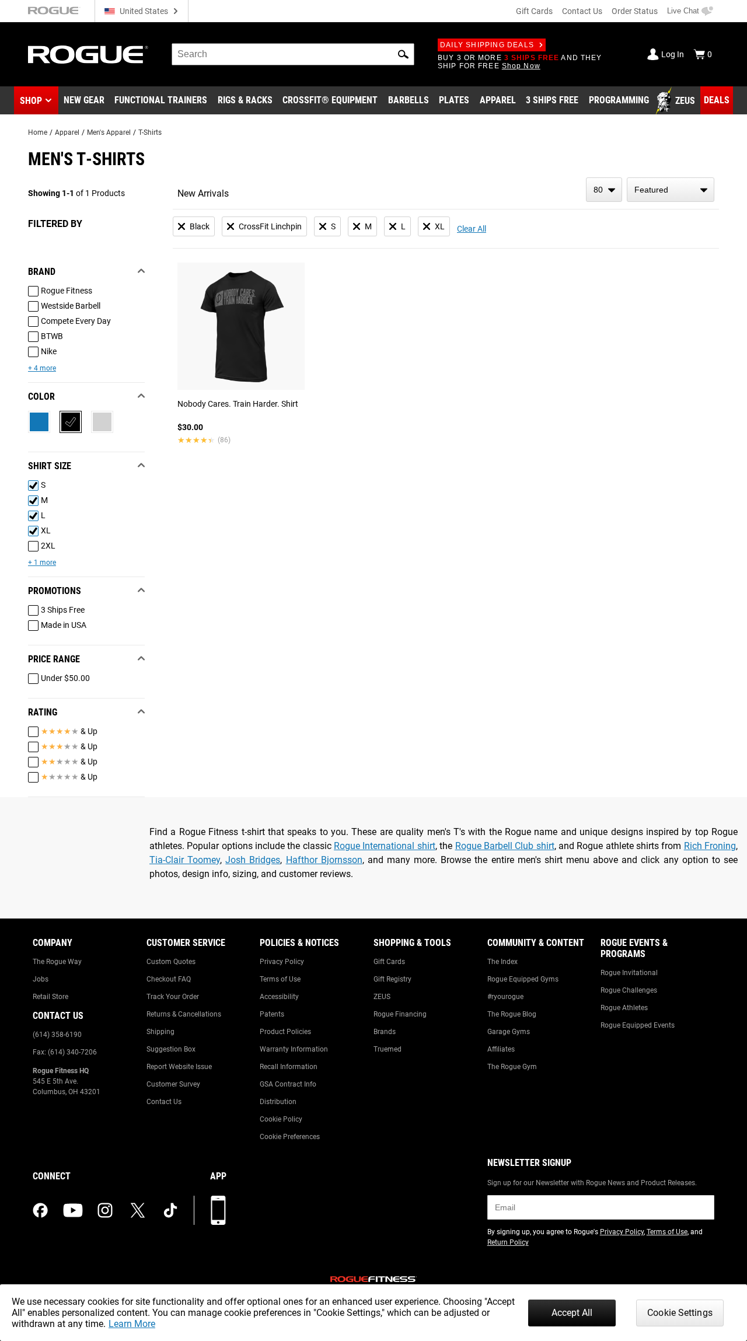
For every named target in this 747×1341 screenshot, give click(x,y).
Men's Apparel (109, 132)
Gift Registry (392, 979)
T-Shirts (150, 132)
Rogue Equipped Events (638, 1025)
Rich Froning (710, 845)
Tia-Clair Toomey (184, 859)
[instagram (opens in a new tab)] (105, 1210)
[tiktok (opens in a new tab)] (170, 1210)
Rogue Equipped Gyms (522, 979)
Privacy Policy (282, 962)
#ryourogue (505, 997)
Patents (272, 1014)
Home (37, 132)
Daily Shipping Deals (487, 45)
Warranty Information (294, 1049)
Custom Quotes (171, 962)
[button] (403, 54)
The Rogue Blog (511, 1014)
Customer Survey (173, 1084)
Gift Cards (534, 11)
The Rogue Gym (512, 1067)
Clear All (471, 228)
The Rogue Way (57, 962)
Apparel (67, 132)
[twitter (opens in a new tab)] (137, 1210)
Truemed (388, 1049)
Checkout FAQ (168, 979)
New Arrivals (203, 193)
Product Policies (285, 1032)
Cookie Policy (281, 1119)
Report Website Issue (179, 1067)
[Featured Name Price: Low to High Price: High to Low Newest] (670, 189)
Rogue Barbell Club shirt (504, 845)
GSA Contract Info (288, 1084)
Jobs (40, 979)
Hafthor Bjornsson (324, 859)
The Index (502, 962)
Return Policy (508, 1242)
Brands (385, 1032)
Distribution (278, 1102)
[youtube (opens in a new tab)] (73, 1210)
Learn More (132, 1323)
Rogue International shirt (384, 845)
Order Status (635, 11)
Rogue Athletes (624, 1008)
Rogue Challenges (629, 990)
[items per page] (604, 189)
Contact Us (582, 11)
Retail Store (50, 997)
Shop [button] (31, 100)
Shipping (160, 1032)
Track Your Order (172, 997)
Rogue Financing (400, 1014)
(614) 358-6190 (57, 1035)
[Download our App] (218, 1210)
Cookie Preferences (290, 1137)
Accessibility (279, 997)
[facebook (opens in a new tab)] (40, 1210)
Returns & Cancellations (183, 1014)
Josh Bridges (252, 859)
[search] (293, 54)
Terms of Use (280, 979)
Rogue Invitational (629, 973)
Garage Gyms (508, 1032)
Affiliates (501, 1049)
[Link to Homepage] (88, 54)
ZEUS (382, 997)
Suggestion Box (171, 1049)
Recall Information (288, 1067)
